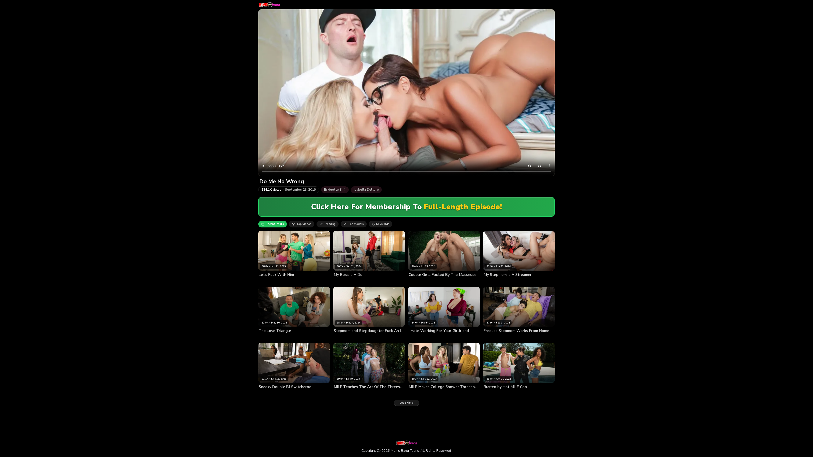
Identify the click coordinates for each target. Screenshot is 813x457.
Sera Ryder (361, 338)
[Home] (269, 4)
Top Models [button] (356, 224)
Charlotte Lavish (270, 338)
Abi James (415, 282)
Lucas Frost (457, 282)
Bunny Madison (269, 282)
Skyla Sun (508, 394)
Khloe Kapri (341, 394)
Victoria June (359, 394)
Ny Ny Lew (416, 394)
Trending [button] (330, 224)
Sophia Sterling (291, 282)
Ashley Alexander (435, 282)
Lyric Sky (282, 394)
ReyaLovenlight (361, 282)
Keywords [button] (382, 224)
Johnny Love (527, 338)
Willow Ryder (291, 338)
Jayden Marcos (383, 282)
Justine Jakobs (343, 338)
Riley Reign (432, 394)
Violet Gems (509, 338)
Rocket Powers (312, 338)
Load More (406, 403)
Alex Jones (378, 338)
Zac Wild (296, 394)
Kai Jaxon (533, 282)
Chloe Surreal (418, 338)
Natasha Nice (438, 338)
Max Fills (309, 282)
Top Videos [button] (303, 224)
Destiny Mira (267, 394)
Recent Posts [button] (275, 224)
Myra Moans (342, 282)
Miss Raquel (517, 282)
